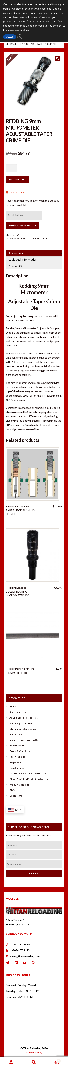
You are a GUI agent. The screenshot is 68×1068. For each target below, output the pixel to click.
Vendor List (15, 734)
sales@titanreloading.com (25, 956)
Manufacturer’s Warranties (24, 740)
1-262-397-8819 (20, 944)
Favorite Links (17, 756)
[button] (57, 58)
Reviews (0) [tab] (15, 266)
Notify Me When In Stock (22, 225)
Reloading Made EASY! (21, 723)
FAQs (12, 790)
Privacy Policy (16, 745)
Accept (9, 37)
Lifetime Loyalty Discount (23, 728)
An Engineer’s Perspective (23, 717)
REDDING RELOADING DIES (32, 238)
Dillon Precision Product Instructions (29, 779)
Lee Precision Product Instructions (28, 773)
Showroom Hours (19, 712)
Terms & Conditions (20, 751)
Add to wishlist (18, 179)
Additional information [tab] (22, 259)
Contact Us (15, 795)
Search (34, 1062)
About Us (14, 706)
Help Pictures (16, 767)
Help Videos (16, 762)
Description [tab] (15, 253)
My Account (11, 1062)
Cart (52, 1059)
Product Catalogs (19, 784)
